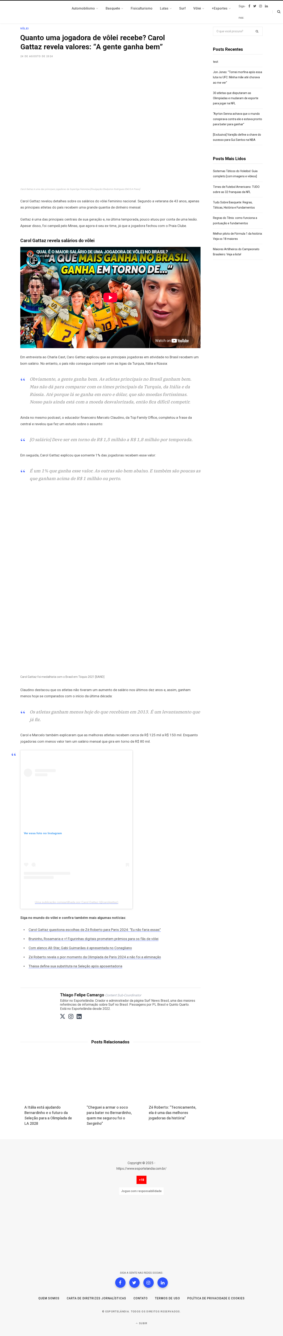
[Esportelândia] (41, 12)
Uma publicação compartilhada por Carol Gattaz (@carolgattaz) (76, 902)
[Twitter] (134, 1282)
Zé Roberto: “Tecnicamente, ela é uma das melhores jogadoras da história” (172, 1112)
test (215, 61)
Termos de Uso (167, 1298)
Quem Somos (49, 1298)
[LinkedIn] (162, 1282)
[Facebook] (120, 1282)
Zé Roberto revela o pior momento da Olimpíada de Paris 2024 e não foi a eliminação (95, 957)
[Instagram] (148, 1282)
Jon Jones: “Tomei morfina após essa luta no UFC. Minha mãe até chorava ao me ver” (237, 77)
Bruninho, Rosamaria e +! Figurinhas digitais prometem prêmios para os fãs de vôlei (93, 939)
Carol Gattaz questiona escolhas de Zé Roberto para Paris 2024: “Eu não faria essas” (95, 930)
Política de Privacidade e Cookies (216, 1298)
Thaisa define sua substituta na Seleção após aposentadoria (75, 966)
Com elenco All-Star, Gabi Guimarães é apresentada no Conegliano (80, 948)
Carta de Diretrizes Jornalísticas (96, 1298)
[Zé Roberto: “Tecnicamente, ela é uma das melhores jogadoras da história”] (173, 1080)
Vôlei (24, 28)
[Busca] (276, 11)
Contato (140, 1298)
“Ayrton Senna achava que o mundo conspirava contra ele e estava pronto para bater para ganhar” (237, 119)
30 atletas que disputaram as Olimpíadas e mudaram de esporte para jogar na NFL (235, 98)
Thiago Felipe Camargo (82, 994)
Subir (142, 1323)
